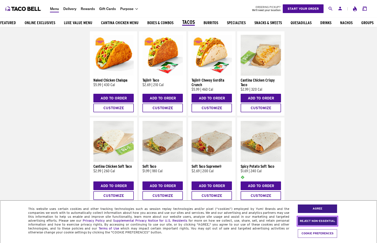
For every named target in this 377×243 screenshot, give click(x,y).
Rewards (88, 9)
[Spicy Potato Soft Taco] (261, 161)
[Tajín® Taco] (162, 74)
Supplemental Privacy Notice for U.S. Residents (150, 221)
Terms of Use (109, 228)
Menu (54, 9)
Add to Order (114, 98)
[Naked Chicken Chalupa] (113, 74)
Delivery (69, 9)
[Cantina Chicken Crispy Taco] (261, 74)
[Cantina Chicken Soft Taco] (113, 161)
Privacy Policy (94, 221)
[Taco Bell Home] (23, 9)
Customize (113, 108)
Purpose (127, 9)
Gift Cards (107, 9)
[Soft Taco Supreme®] (212, 161)
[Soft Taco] (162, 161)
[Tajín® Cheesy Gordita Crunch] (212, 74)
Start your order (303, 8)
